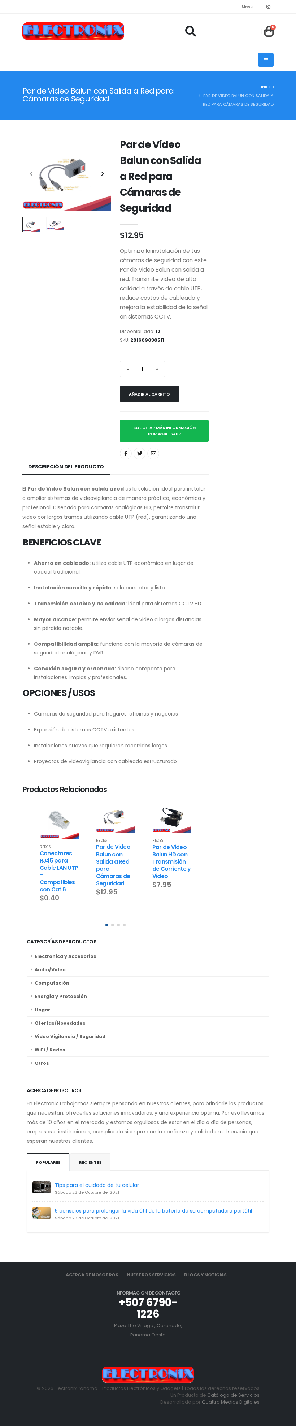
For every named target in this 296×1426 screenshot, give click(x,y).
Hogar (42, 1010)
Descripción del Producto (66, 466)
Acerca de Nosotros (92, 1275)
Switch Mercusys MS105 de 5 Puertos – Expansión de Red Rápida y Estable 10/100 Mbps (170, 879)
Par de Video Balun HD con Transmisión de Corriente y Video (115, 861)
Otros (42, 1063)
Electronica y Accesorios (65, 956)
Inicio (267, 87)
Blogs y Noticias (205, 1275)
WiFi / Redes (50, 1050)
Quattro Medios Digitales (231, 1402)
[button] (107, 925)
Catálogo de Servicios (233, 1395)
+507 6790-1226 (148, 1308)
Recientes (90, 1162)
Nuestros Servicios (151, 1275)
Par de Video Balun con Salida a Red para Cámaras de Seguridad (57, 865)
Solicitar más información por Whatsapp (164, 431)
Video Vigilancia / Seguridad (70, 1036)
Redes (45, 840)
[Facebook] (268, 7)
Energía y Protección (61, 996)
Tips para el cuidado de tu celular (97, 1185)
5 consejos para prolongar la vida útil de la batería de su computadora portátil (153, 1210)
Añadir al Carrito (149, 394)
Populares (48, 1162)
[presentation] (31, 174)
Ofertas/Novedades (60, 1023)
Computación (52, 983)
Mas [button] (246, 7)
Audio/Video (50, 970)
